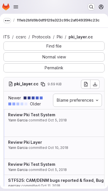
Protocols (41, 36)
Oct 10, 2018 (58, 147)
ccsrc (21, 36)
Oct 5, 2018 (57, 120)
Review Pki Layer (25, 142)
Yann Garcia (18, 120)
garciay (14, 186)
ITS (6, 36)
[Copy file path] (42, 84)
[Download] (95, 84)
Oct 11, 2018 (50, 186)
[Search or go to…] (91, 6)
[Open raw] (85, 84)
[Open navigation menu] (15, 6)
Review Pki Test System (31, 114)
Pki (59, 36)
